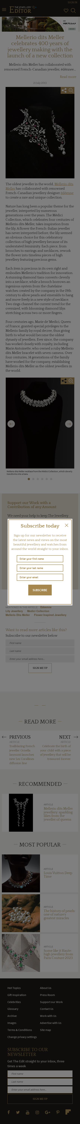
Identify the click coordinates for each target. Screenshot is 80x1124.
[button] (66, 525)
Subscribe (40, 590)
